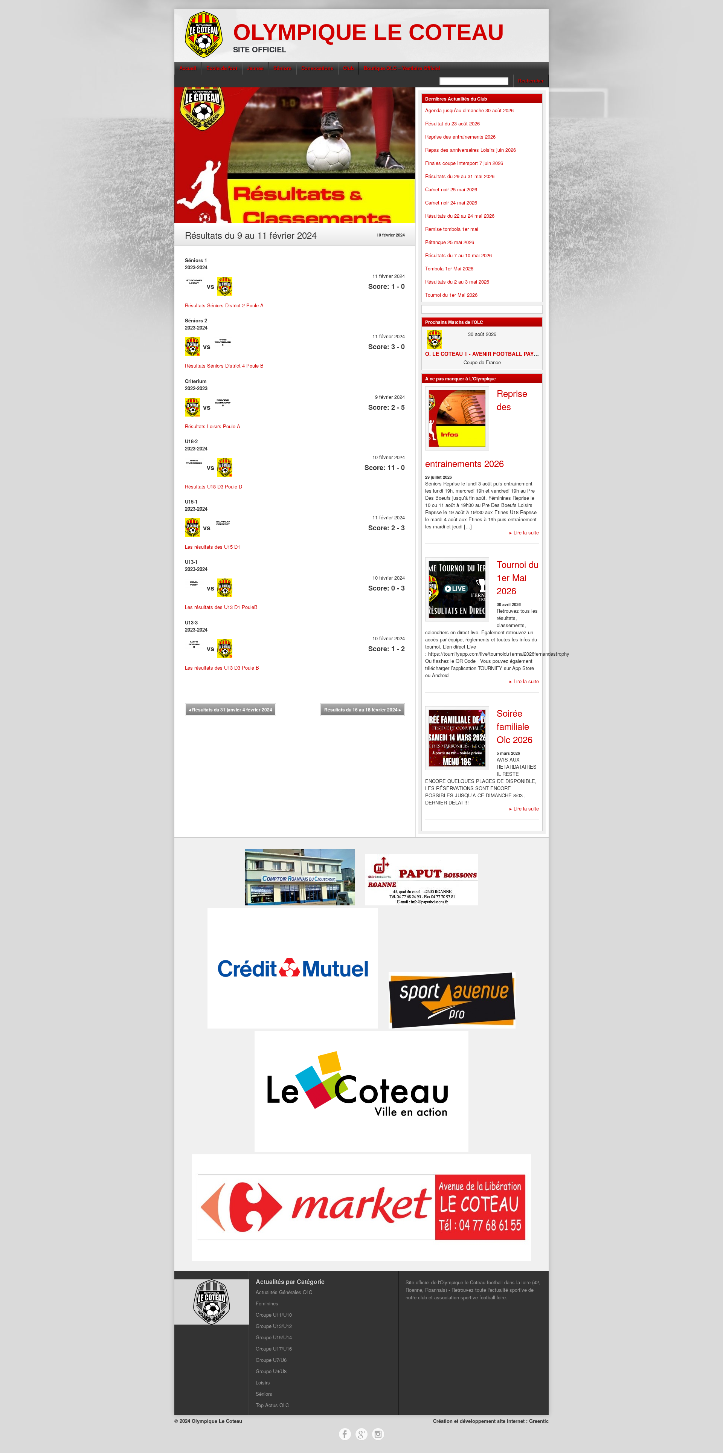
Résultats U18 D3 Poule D (213, 486)
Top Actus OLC (272, 1405)
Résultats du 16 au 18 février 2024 (362, 709)
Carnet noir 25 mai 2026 (451, 189)
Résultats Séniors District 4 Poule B (224, 365)
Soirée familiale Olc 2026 (514, 726)
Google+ (361, 1434)
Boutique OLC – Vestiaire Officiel (402, 68)
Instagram (378, 1434)
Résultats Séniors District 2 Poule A (224, 305)
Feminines (267, 1303)
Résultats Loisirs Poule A (212, 426)
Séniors (282, 68)
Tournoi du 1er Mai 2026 (451, 294)
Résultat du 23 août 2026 (452, 123)
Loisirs (263, 1382)
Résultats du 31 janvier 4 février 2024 (230, 709)
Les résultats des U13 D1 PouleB (221, 607)
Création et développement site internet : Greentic (491, 1420)
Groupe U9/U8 (271, 1371)
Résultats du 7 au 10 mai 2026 (458, 255)
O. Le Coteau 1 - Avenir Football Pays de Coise (494, 353)
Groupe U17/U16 (274, 1348)
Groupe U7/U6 (271, 1359)
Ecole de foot (221, 68)
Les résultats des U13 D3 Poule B (222, 667)
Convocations (317, 68)
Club (348, 68)
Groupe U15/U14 (274, 1337)
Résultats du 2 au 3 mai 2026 (457, 281)
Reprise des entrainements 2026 (460, 136)
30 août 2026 (482, 333)
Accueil (188, 68)
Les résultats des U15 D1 (212, 546)
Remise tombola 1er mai (451, 228)
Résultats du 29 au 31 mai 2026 (459, 176)
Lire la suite (524, 532)
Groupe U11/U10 (274, 1314)
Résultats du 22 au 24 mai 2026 (459, 215)
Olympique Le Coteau (368, 32)
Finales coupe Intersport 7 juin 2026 (464, 162)
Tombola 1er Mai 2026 (449, 268)
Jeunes (255, 68)
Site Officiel (259, 49)
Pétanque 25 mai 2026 (449, 242)
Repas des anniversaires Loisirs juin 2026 (470, 149)
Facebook (345, 1434)
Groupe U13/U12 (274, 1325)
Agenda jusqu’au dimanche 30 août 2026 (469, 110)
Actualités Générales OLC (284, 1292)
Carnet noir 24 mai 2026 (451, 202)
